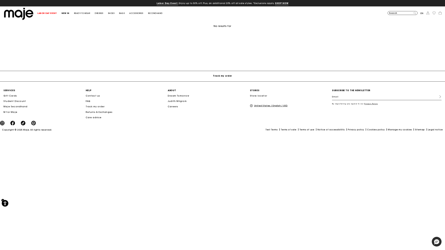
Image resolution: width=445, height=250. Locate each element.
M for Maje (10, 112)
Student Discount (14, 101)
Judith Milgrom (177, 101)
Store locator (258, 95)
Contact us (93, 95)
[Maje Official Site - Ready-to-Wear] (18, 13)
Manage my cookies (400, 129)
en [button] (421, 13)
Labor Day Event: (167, 3)
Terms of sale (288, 129)
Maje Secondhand (15, 106)
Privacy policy (356, 129)
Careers (173, 106)
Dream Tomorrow (178, 95)
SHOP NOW (281, 3)
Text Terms (271, 129)
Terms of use (307, 129)
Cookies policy (376, 129)
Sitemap (420, 129)
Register (439, 96)
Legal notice (435, 129)
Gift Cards (10, 95)
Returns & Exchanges (99, 112)
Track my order (95, 106)
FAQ (88, 101)
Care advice (94, 117)
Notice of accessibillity (331, 129)
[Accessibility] (5, 203)
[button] (49, 13)
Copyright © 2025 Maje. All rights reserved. (27, 129)
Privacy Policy (371, 104)
